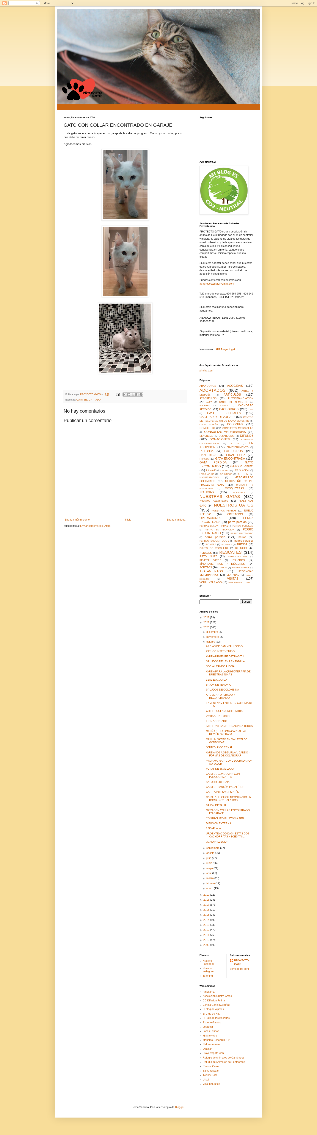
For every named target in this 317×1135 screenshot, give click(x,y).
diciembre (212, 631)
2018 (206, 899)
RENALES (205, 552)
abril (209, 873)
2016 (206, 909)
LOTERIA (242, 474)
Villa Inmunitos (211, 1083)
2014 (206, 919)
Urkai (206, 1079)
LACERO (224, 470)
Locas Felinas (211, 1031)
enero (210, 888)
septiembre (213, 848)
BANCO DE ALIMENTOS (233, 402)
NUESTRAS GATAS (219, 496)
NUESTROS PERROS (224, 510)
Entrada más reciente (77, 519)
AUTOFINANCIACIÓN (240, 398)
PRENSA (242, 544)
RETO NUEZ (208, 556)
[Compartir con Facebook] (137, 394)
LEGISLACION (242, 470)
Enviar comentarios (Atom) (95, 525)
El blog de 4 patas (213, 1009)
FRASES (204, 458)
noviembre (213, 636)
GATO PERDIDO (241, 466)
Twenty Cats (210, 1075)
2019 (206, 894)
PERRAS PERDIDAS (243, 526)
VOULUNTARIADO (210, 582)
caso (251, 409)
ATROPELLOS (208, 398)
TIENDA (222, 567)
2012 (206, 929)
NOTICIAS (206, 492)
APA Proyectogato (225, 349)
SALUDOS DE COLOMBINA (222, 689)
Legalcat (208, 1026)
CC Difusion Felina (214, 1000)
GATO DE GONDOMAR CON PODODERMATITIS (223, 775)
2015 (206, 914)
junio (209, 863)
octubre (211, 641)
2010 (206, 940)
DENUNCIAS (206, 436)
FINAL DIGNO (208, 455)
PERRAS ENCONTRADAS (213, 525)
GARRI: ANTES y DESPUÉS (222, 792)
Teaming (208, 975)
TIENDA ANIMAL (241, 567)
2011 (206, 935)
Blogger (179, 1107)
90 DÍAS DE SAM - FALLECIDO (224, 646)
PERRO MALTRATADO (242, 533)
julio (209, 858)
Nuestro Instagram (208, 970)
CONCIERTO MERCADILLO (237, 428)
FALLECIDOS (233, 451)
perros (242, 537)
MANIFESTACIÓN (209, 477)
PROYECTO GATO (241, 962)
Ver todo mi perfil (240, 968)
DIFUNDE (246, 435)
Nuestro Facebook (208, 962)
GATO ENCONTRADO (88, 399)
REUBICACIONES (237, 556)
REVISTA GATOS (210, 560)
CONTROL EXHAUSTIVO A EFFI (225, 818)
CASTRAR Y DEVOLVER (217, 417)
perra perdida (237, 522)
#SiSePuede (213, 828)
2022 (206, 617)
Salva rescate (211, 1070)
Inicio (128, 519)
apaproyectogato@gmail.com (216, 283)
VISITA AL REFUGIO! (218, 716)
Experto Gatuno (212, 1022)
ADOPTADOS (212, 390)
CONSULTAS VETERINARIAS (225, 431)
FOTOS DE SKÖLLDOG (220, 768)
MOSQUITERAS (234, 488)
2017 (206, 904)
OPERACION (235, 514)
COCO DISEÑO (208, 424)
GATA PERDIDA (213, 462)
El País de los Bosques (216, 1018)
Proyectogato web (213, 1053)
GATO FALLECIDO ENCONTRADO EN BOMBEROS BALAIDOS (228, 799)
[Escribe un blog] (129, 394)
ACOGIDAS (235, 385)
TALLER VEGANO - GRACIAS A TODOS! (229, 726)
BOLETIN (204, 405)
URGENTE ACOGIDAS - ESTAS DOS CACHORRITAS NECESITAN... (227, 835)
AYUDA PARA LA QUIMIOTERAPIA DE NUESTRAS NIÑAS (228, 673)
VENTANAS (233, 575)
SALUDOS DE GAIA (217, 782)
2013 (206, 924)
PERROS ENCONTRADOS (214, 540)
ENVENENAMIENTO (238, 447)
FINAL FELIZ (235, 455)
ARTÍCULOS (232, 394)
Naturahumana (211, 1044)
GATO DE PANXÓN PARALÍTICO (225, 787)
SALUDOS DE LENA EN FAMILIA (225, 661)
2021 (206, 622)
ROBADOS (238, 560)
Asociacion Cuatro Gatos (217, 996)
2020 (206, 627)
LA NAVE (211, 470)
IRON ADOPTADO (216, 721)
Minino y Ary (210, 1035)
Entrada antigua (176, 519)
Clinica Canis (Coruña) (216, 1004)
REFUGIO (241, 548)
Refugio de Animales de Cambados (223, 1057)
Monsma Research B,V (216, 1039)
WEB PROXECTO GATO (241, 582)
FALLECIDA (206, 451)
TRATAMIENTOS (211, 571)
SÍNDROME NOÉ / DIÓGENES (222, 563)
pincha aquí (206, 370)
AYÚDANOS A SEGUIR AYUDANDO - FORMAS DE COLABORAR (228, 754)
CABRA (224, 405)
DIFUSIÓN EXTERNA (218, 823)
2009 (206, 944)
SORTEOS (205, 567)
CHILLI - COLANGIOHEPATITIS (224, 710)
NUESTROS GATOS (233, 505)
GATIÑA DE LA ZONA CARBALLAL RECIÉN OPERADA (226, 733)
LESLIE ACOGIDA (216, 679)
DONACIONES (220, 439)
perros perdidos (243, 540)
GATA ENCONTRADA (230, 458)
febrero (210, 883)
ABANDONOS (207, 385)
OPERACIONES (210, 518)
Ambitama (209, 991)
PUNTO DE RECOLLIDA (213, 548)
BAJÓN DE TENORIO (218, 684)
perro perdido (215, 537)
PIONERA (211, 544)
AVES (209, 402)
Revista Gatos (211, 1066)
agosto (210, 852)
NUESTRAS (239, 492)
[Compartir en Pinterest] (141, 394)
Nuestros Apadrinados (213, 500)
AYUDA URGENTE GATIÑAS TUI (225, 656)
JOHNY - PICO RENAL (219, 747)
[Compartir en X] (133, 394)
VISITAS (232, 578)
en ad (234, 443)
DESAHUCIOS (226, 436)
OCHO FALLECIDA (217, 841)
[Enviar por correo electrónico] (124, 394)
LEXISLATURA (206, 474)
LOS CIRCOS (225, 474)
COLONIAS (235, 424)
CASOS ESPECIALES (224, 413)
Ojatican (207, 1048)
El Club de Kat (211, 1013)
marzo (210, 878)
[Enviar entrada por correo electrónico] (117, 394)
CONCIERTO (207, 428)
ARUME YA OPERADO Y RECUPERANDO (220, 696)
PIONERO (226, 544)
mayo (209, 868)
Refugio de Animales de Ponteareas (224, 1061)
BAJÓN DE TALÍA (216, 805)
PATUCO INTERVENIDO (220, 651)
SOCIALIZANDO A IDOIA (220, 666)
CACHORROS (229, 409)
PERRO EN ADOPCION (219, 529)
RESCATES (230, 552)
